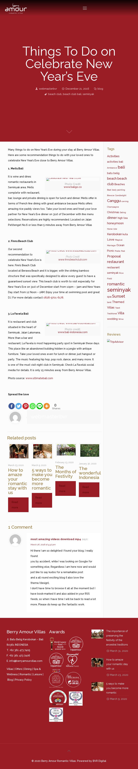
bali (121, 167)
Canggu (114, 200)
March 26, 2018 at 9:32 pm (43, 544)
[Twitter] (18, 403)
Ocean (120, 245)
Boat (109, 190)
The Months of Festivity (65, 471)
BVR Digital (99, 760)
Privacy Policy (23, 679)
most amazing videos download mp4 (56, 539)
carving (124, 201)
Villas (10, 669)
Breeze (110, 195)
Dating (123, 212)
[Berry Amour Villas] (16, 8)
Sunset (118, 296)
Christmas (113, 212)
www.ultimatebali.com (40, 378)
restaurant (115, 262)
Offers (18, 669)
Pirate (117, 251)
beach (112, 178)
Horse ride (112, 229)
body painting (118, 190)
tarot (109, 302)
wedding (112, 318)
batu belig (113, 173)
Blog (10, 679)
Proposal (114, 256)
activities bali (115, 161)
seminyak (88, 94)
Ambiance (112, 168)
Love (110, 239)
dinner (112, 218)
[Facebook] (11, 403)
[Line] (39, 403)
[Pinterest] (25, 403)
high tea (123, 218)
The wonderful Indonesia (90, 473)
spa (109, 296)
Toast (117, 308)
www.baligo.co (73, 187)
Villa (121, 313)
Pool (123, 251)
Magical (118, 240)
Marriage (111, 245)
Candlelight (120, 195)
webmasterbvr (48, 88)
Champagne (113, 207)
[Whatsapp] (32, 403)
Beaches (119, 184)
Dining (28, 669)
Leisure (37, 674)
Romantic (25, 674)
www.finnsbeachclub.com (72, 259)
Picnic (110, 250)
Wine (121, 319)
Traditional (112, 313)
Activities (113, 156)
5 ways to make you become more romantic (42, 479)
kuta (125, 234)
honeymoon (115, 223)
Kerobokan (114, 234)
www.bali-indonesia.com (73, 332)
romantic (116, 284)
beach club (55, 94)
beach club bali (72, 94)
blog (100, 88)
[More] (46, 403)
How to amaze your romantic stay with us (17, 481)
